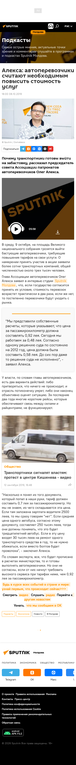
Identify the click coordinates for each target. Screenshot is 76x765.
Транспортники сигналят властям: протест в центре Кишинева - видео (37, 475)
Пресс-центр (22, 699)
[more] (70, 484)
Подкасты (8, 613)
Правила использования (30, 694)
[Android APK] (13, 733)
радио (50, 595)
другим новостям (49, 597)
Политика (9, 662)
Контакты (7, 699)
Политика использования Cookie (21, 709)
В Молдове (52, 613)
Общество (12, 466)
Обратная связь (11, 722)
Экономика (23, 613)
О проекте (8, 694)
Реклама (51, 694)
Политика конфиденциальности (21, 704)
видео (24, 595)
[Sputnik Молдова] (11, 27)
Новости (38, 613)
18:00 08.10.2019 (12, 94)
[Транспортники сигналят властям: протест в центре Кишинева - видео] (38, 439)
